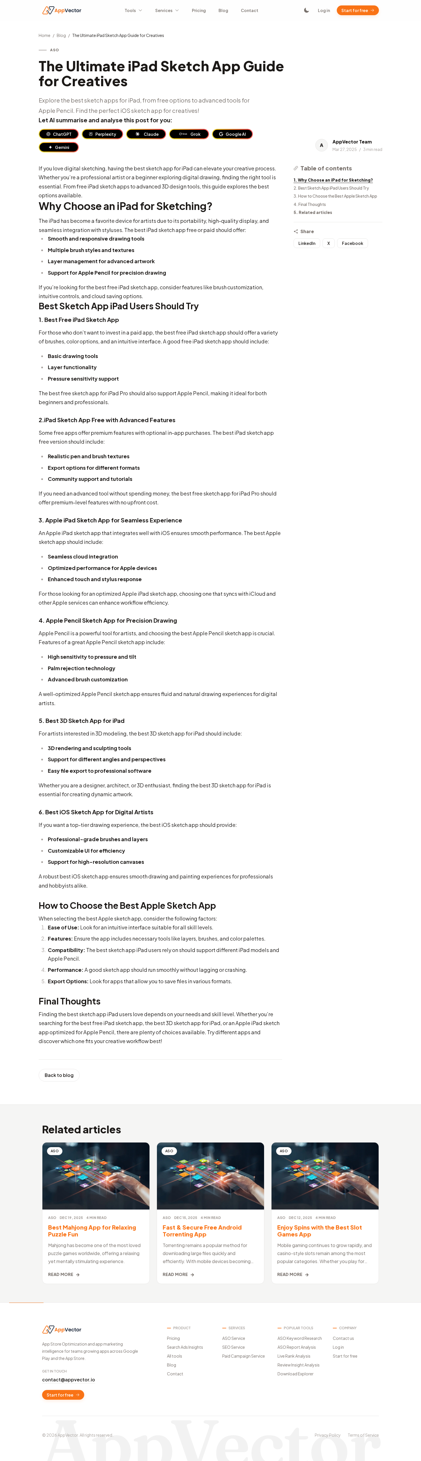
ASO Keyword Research (300, 1338)
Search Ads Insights (185, 1347)
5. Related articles (313, 212)
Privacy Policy (328, 1435)
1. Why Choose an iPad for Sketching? (333, 179)
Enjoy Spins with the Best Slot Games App (319, 1231)
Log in (324, 10)
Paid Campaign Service (243, 1355)
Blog (223, 10)
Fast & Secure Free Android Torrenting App (202, 1231)
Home (44, 35)
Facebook (352, 243)
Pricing (199, 10)
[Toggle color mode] (306, 10)
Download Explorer (296, 1373)
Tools (130, 10)
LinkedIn (306, 243)
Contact (249, 10)
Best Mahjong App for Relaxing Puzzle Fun (92, 1231)
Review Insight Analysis (299, 1364)
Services (163, 10)
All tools (174, 1355)
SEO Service (233, 1347)
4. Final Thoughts (310, 204)
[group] (59, 134)
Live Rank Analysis (294, 1355)
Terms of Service (363, 1435)
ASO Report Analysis (297, 1347)
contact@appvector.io (68, 1380)
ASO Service (233, 1338)
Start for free (354, 10)
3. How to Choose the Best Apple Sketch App (335, 195)
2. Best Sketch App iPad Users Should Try (331, 187)
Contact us (343, 1338)
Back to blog (59, 1075)
